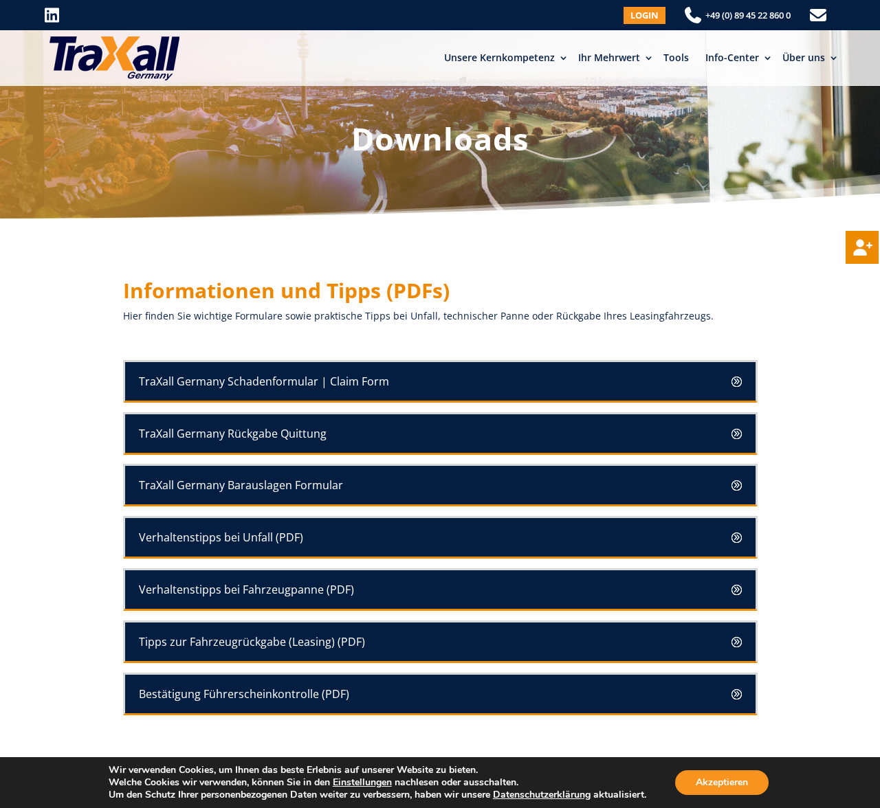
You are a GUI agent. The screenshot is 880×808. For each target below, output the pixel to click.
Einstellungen (362, 782)
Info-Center (732, 57)
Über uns (803, 57)
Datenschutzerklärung (542, 794)
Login (644, 15)
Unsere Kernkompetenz (499, 57)
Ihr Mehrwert (609, 57)
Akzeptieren (722, 782)
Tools (676, 57)
